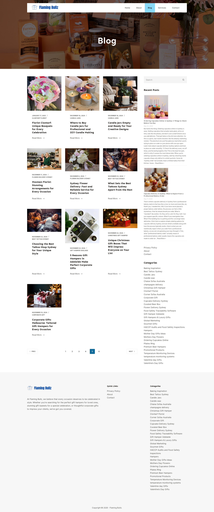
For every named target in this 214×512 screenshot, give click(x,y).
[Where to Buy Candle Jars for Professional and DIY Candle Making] (82, 93)
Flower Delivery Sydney (42, 177)
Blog (150, 8)
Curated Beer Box (152, 304)
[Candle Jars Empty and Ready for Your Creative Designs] (120, 93)
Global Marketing (152, 320)
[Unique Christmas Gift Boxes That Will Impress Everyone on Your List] (120, 218)
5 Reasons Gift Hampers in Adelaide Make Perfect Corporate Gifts (81, 262)
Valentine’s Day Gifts (153, 363)
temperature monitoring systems (159, 356)
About (139, 8)
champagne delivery (153, 284)
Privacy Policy (150, 247)
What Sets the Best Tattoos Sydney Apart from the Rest (120, 186)
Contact (175, 8)
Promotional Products (154, 350)
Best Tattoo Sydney (116, 179)
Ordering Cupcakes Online (156, 340)
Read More (37, 138)
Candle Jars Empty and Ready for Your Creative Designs (120, 126)
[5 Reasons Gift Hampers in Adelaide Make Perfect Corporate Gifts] (82, 226)
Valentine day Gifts (153, 360)
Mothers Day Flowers (154, 337)
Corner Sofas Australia (154, 294)
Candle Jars (75, 118)
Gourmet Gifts (150, 324)
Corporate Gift (38, 315)
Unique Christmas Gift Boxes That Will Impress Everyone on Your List (119, 247)
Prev (34, 351)
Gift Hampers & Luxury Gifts (157, 317)
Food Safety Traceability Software (160, 310)
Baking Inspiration (152, 268)
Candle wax (149, 278)
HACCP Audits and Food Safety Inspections (164, 327)
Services (162, 8)
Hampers (148, 330)
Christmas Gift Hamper (118, 235)
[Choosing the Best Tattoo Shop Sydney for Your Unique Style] (44, 220)
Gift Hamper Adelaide (79, 250)
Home (127, 8)
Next (131, 351)
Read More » (159, 163)
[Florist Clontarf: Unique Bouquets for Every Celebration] (44, 93)
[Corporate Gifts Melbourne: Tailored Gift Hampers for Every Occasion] (44, 295)
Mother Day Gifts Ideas (155, 333)
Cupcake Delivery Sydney (156, 301)
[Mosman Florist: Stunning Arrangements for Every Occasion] (44, 159)
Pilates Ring (149, 343)
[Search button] (183, 79)
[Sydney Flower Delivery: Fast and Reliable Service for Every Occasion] (82, 159)
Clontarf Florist (39, 118)
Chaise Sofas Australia (154, 281)
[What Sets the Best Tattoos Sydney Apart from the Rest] (120, 159)
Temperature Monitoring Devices (159, 353)
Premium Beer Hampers (155, 346)
